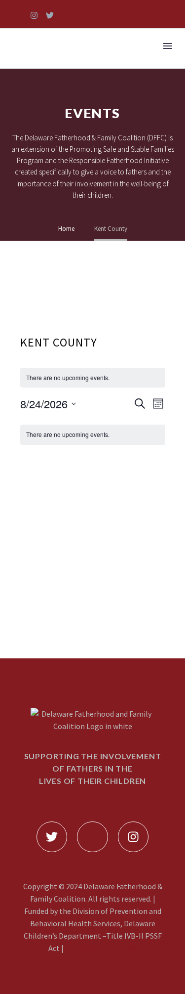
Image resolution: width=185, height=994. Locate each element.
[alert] (92, 378)
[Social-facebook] (18, 15)
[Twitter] (50, 15)
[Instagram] (34, 15)
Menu (167, 46)
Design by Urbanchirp (101, 948)
